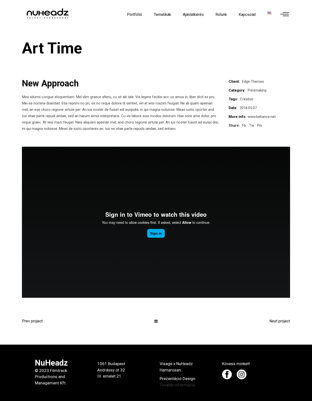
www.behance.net (262, 116)
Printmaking (257, 90)
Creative (246, 99)
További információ (177, 384)
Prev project (32, 321)
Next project (279, 321)
